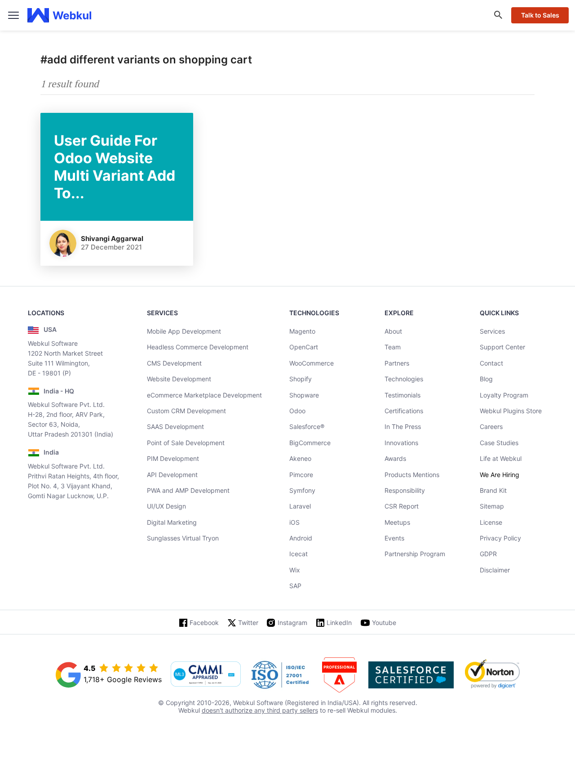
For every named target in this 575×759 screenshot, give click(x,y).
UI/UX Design (166, 506)
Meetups (397, 522)
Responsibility (405, 490)
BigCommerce (310, 442)
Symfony (302, 490)
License (491, 522)
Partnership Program (415, 554)
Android (300, 538)
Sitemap (492, 506)
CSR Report (402, 506)
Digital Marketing (172, 522)
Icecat (298, 554)
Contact (491, 363)
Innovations (401, 442)
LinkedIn (339, 622)
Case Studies (499, 442)
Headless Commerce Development (197, 347)
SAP (295, 585)
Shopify (300, 379)
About (393, 331)
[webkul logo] (59, 15)
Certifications (404, 411)
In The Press (403, 426)
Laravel (300, 506)
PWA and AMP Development (188, 490)
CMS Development (174, 363)
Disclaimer (495, 570)
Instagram (292, 622)
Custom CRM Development (186, 411)
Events (394, 538)
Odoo (297, 411)
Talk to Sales (540, 15)
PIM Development (173, 458)
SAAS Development (175, 426)
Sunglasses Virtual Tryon (183, 538)
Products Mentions (412, 474)
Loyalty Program (504, 395)
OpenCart (303, 347)
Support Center (502, 347)
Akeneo (300, 458)
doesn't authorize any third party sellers (260, 710)
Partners (397, 363)
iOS (294, 522)
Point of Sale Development (186, 442)
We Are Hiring (499, 474)
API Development (172, 474)
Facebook (204, 622)
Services (492, 331)
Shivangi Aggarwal (112, 238)
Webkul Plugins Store (511, 411)
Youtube (384, 622)
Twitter (248, 622)
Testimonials (402, 395)
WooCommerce (311, 363)
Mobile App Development (184, 331)
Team (393, 347)
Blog (486, 379)
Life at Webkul (501, 458)
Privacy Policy (500, 538)
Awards (395, 458)
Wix (294, 570)
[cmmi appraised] (206, 674)
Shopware (304, 395)
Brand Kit (493, 490)
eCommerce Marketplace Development (204, 395)
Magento (302, 331)
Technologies (404, 379)
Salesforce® (306, 426)
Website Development (179, 379)
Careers (491, 426)
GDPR (488, 554)
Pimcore (301, 474)
